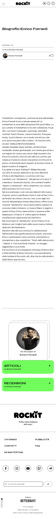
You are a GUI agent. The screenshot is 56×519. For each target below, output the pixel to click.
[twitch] (39, 468)
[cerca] (48, 3)
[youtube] (28, 468)
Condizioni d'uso (23, 510)
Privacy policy (34, 510)
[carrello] (44, 3)
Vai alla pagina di (28, 353)
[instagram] (17, 468)
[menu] (3, 3)
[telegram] (50, 468)
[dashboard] (53, 3)
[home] (23, 3)
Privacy (2, 503)
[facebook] (6, 468)
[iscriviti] (48, 484)
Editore (25, 498)
